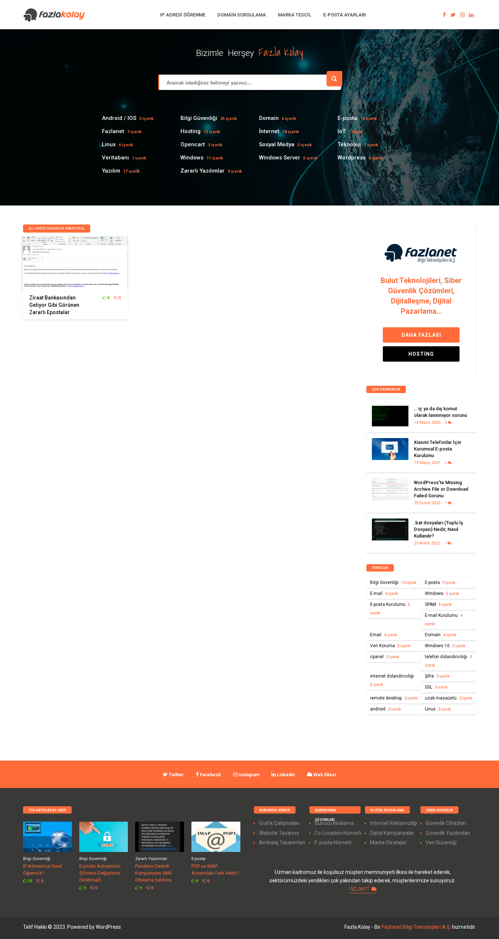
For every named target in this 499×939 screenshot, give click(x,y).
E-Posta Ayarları (344, 15)
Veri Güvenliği (441, 842)
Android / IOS (119, 118)
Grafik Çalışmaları (279, 823)
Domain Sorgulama (241, 15)
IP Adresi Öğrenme (182, 15)
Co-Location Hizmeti (338, 833)
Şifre (437, 676)
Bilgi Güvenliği (198, 118)
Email (383, 634)
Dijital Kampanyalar (392, 833)
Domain (269, 118)
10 (29, 881)
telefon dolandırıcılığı (448, 660)
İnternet (269, 131)
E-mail (384, 593)
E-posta (347, 118)
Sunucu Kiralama (334, 823)
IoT (342, 131)
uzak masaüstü (448, 698)
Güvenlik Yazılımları (448, 833)
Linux (109, 144)
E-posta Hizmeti (333, 842)
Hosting (190, 131)
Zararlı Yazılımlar (202, 170)
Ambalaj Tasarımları (282, 842)
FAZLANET (360, 889)
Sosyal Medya (276, 144)
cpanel (384, 656)
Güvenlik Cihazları (446, 823)
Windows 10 (445, 645)
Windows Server (279, 157)
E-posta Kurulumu (390, 608)
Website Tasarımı (279, 833)
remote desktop (393, 698)
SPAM (438, 604)
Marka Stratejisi (388, 842)
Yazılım (111, 170)
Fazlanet (113, 131)
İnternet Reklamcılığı (393, 823)
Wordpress (352, 157)
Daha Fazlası (421, 335)
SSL (436, 687)
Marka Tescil (294, 15)
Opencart (192, 144)
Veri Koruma (390, 645)
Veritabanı (115, 157)
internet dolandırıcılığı (392, 680)
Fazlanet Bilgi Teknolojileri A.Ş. (417, 927)
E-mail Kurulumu (443, 619)
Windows (191, 157)
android (385, 709)
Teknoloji (349, 144)
